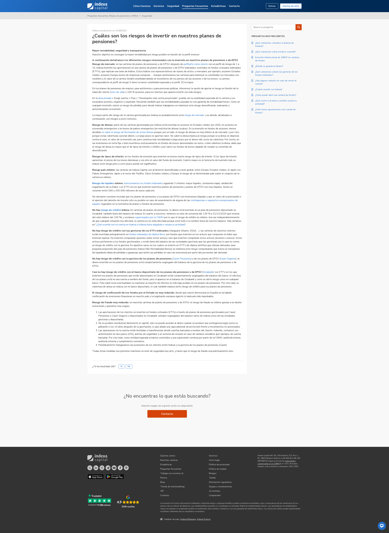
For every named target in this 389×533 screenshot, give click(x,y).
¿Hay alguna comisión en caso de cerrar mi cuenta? (275, 82)
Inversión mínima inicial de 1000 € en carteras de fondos (277, 59)
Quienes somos (167, 455)
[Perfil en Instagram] (102, 467)
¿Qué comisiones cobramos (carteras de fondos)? (274, 44)
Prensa (163, 477)
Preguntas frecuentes (195, 6)
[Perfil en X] (89, 467)
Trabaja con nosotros (170, 473)
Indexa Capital (97, 6)
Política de (218, 468)
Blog (162, 482)
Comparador (215, 495)
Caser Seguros (228, 258)
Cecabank (208, 272)
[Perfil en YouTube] (114, 467)
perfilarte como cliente (196, 64)
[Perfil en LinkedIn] (95, 467)
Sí (121, 366)
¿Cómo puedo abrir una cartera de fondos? (275, 95)
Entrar (272, 6)
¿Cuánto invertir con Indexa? (268, 89)
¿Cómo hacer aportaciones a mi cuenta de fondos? (275, 111)
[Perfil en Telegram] (108, 467)
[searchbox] (273, 27)
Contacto (234, 6)
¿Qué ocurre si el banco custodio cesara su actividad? (276, 102)
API (162, 491)
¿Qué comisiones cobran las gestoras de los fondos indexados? (276, 73)
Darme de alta (291, 6)
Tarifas (212, 477)
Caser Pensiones (182, 258)
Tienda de (172, 486)
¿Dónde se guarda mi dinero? (269, 66)
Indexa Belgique (188, 519)
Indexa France (203, 519)
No (129, 366)
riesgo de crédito (111, 210)
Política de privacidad (219, 464)
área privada (104, 98)
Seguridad (173, 6)
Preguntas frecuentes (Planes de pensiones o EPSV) (112, 15)
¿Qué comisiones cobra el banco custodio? (275, 51)
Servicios (158, 6)
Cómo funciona (141, 6)
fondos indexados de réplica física (147, 234)
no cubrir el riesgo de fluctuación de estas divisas (127, 132)
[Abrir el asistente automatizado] (382, 526)
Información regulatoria (220, 482)
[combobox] (273, 27)
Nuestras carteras (169, 460)
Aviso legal (214, 460)
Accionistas (214, 491)
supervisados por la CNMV (149, 217)
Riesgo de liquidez (103, 183)
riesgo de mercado (194, 115)
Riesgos (213, 473)
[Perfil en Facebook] (120, 467)
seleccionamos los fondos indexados (143, 183)
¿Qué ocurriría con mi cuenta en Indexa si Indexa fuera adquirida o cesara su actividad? (141, 224)
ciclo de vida (117, 92)
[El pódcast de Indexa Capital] (126, 467)
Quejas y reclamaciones (220, 486)
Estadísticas (218, 6)
